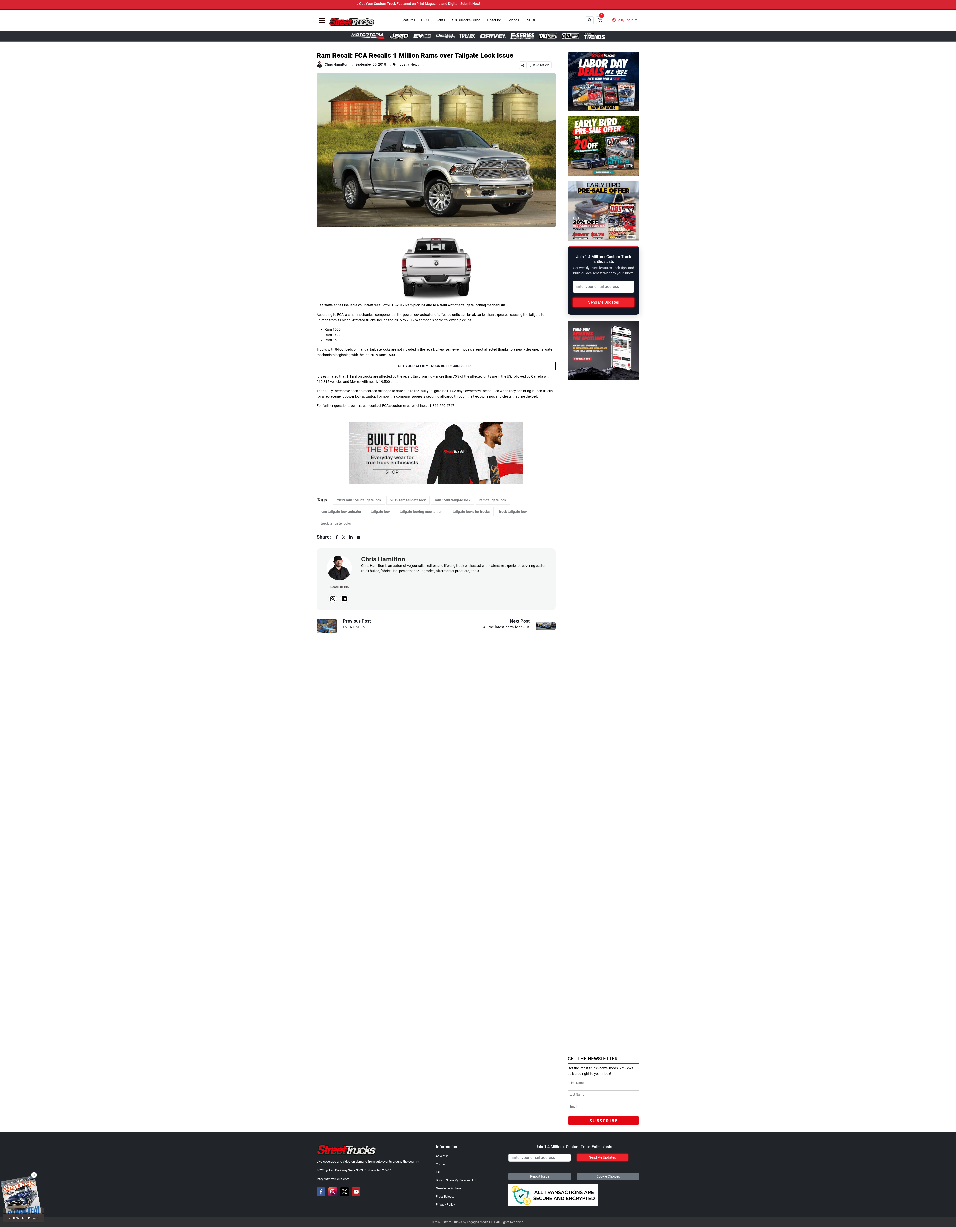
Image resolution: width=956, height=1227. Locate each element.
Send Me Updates (603, 302)
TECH (424, 20)
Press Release (445, 1196)
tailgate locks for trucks (471, 512)
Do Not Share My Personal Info (456, 1180)
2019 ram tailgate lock (408, 500)
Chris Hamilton (337, 64)
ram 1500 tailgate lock (452, 500)
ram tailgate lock (492, 500)
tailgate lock (380, 512)
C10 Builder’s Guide (465, 20)
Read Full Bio (339, 587)
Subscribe (493, 20)
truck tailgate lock (513, 512)
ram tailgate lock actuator (341, 512)
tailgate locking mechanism (421, 512)
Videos (514, 20)
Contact (441, 1164)
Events (440, 20)
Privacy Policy (445, 1204)
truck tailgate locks (336, 523)
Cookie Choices (608, 1176)
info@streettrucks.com (333, 1179)
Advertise (442, 1156)
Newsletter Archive (448, 1188)
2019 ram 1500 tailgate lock (359, 500)
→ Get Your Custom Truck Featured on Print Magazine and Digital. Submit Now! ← (338, 4)
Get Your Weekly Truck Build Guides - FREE (436, 366)
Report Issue (539, 1176)
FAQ (438, 1172)
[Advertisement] (605, 1018)
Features (408, 20)
